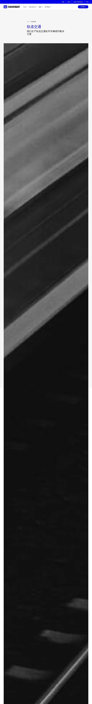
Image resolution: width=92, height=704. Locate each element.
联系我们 (83, 7)
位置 (63, 2)
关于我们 (47, 7)
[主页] (12, 7)
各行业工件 (32, 7)
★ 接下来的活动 (78, 2)
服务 (40, 7)
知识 (69, 2)
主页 (28, 21)
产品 (24, 7)
